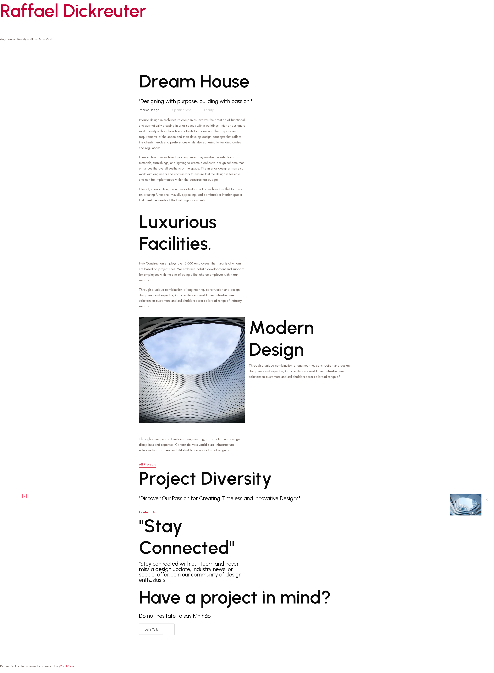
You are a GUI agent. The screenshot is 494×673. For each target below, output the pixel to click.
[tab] (149, 110)
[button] (486, 499)
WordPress (66, 666)
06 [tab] (451, 491)
